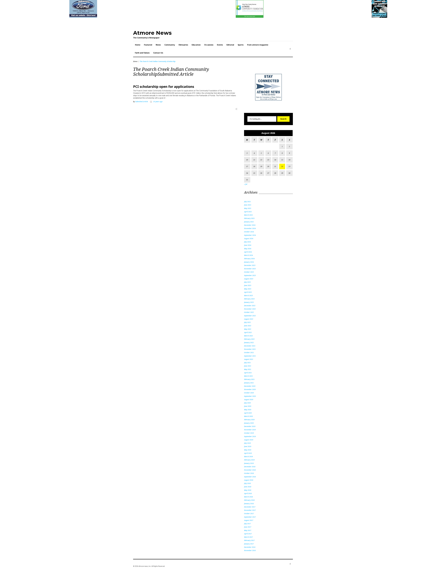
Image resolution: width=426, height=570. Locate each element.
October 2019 (249, 433)
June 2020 (247, 406)
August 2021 (248, 359)
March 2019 (248, 456)
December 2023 (249, 265)
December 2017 (249, 507)
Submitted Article (141, 101)
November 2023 (250, 269)
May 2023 (247, 289)
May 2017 (247, 530)
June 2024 (247, 245)
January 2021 (249, 383)
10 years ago (158, 101)
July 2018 (247, 483)
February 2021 (249, 379)
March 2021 (248, 376)
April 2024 (248, 252)
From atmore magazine (257, 45)
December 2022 (249, 306)
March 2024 (248, 255)
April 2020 (248, 413)
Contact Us (158, 53)
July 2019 (247, 443)
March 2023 (248, 295)
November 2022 (250, 309)
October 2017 (249, 513)
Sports (241, 45)
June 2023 (247, 285)
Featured (148, 45)
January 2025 (249, 222)
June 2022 (247, 326)
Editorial (230, 45)
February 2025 (249, 218)
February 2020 (249, 420)
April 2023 (248, 292)
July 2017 (247, 524)
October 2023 (249, 272)
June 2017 (247, 527)
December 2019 (249, 426)
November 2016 (250, 550)
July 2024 (247, 242)
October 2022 (249, 312)
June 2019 (247, 446)
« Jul (245, 184)
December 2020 (249, 386)
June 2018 (247, 487)
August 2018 (248, 480)
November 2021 (250, 349)
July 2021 (247, 363)
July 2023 (247, 282)
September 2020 (250, 396)
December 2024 (249, 225)
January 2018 (249, 503)
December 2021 (249, 346)
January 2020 (249, 423)
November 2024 (250, 228)
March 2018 (248, 497)
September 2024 (250, 235)
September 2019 (250, 436)
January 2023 (249, 302)
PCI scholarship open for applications (163, 86)
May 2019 (247, 450)
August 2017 (248, 520)
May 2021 (247, 369)
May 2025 (247, 208)
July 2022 (247, 322)
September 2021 (250, 356)
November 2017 (250, 510)
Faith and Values (142, 53)
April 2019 (248, 453)
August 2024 (248, 238)
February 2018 (249, 500)
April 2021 (248, 373)
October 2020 (249, 393)
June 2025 (247, 205)
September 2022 (250, 316)
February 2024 (249, 258)
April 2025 (248, 212)
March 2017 (248, 537)
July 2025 (247, 201)
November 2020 (250, 389)
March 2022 (248, 336)
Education (196, 45)
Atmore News (152, 33)
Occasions (208, 45)
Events (220, 45)
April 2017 (248, 534)
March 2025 (248, 215)
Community (169, 45)
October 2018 (249, 473)
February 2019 (249, 460)
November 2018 (250, 470)
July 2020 (247, 403)
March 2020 (248, 416)
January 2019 (249, 463)
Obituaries (183, 45)
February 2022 (249, 339)
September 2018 (250, 477)
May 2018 (247, 490)
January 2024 (249, 262)
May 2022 (247, 329)
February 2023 (249, 299)
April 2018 (248, 493)
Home (137, 45)
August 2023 (248, 279)
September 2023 (250, 275)
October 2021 (249, 352)
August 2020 (248, 399)
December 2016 (249, 547)
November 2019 (250, 430)
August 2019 (248, 440)
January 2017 (249, 544)
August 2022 (248, 319)
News (158, 45)
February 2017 (249, 540)
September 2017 (250, 517)
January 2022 (249, 342)
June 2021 (247, 366)
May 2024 (247, 249)
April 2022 (248, 332)
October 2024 (249, 232)
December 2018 (249, 467)
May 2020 (247, 410)
